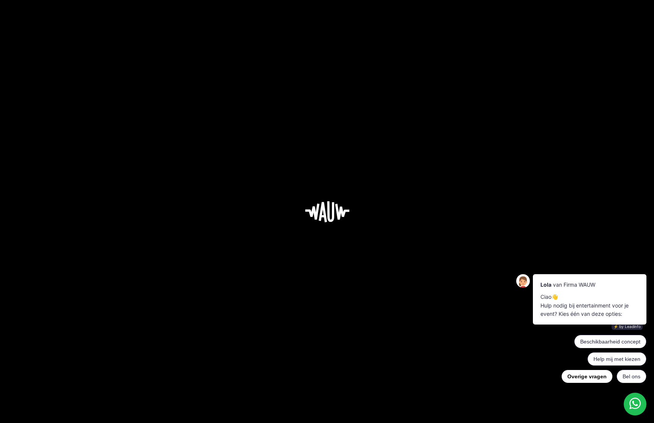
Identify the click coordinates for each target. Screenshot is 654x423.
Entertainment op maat (304, 336)
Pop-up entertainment (266, 364)
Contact (387, 364)
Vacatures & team (350, 336)
